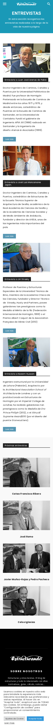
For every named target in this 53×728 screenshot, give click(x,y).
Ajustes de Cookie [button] (14, 718)
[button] (4, 4)
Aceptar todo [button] (35, 718)
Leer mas (9, 723)
